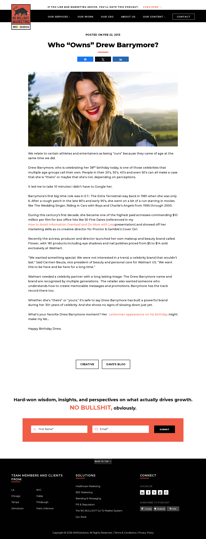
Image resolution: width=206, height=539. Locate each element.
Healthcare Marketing (88, 486)
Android (161, 509)
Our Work (86, 16)
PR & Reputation (85, 504)
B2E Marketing (84, 492)
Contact (183, 16)
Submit (164, 429)
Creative (87, 364)
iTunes (147, 509)
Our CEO (107, 16)
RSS (174, 509)
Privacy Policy (146, 532)
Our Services (58, 16)
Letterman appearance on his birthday (138, 314)
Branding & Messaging (88, 498)
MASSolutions (81, 532)
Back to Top (102, 461)
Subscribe (151, 7)
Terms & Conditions (125, 532)
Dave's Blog (116, 364)
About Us (128, 16)
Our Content (153, 16)
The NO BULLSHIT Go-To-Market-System (99, 510)
